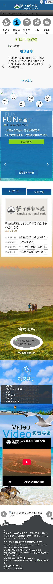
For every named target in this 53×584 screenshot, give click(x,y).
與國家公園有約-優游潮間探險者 (23, 130)
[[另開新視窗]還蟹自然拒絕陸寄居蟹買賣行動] (26, 13)
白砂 (10, 96)
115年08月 (26, 142)
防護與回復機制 (33, 536)
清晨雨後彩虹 (26, 242)
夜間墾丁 (31, 99)
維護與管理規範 (18, 536)
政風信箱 (8, 533)
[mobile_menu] (4, 5)
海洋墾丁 (13, 97)
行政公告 (14, 191)
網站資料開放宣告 (21, 538)
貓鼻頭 (20, 96)
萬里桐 (6, 95)
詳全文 (28, 80)
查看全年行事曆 (26, 173)
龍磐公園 (45, 96)
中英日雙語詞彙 (20, 533)
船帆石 (30, 96)
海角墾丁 (39, 104)
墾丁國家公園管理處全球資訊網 (26, 6)
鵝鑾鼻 (35, 96)
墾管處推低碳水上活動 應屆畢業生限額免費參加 (27, 135)
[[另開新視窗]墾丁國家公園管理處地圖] (40, 560)
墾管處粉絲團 (48, 2)
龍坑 (43, 96)
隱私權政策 (34, 533)
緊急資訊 (39, 192)
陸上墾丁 (22, 104)
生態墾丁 (5, 102)
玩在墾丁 (48, 99)
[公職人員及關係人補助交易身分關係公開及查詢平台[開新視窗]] (26, 514)
